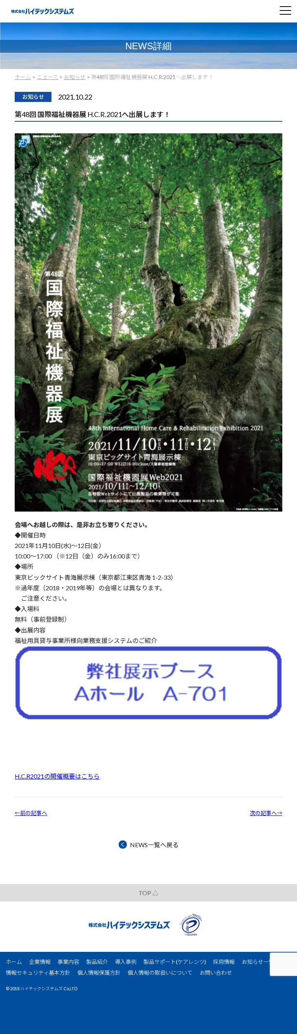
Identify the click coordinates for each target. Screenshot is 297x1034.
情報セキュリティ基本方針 (38, 972)
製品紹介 (97, 961)
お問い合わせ (216, 972)
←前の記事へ (31, 813)
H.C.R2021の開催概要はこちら (57, 776)
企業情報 (40, 961)
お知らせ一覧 (258, 961)
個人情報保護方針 (99, 972)
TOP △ (148, 892)
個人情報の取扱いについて (160, 972)
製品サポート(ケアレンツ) (174, 961)
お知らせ (33, 96)
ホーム (14, 961)
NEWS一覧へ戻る (154, 844)
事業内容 (68, 961)
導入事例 (126, 961)
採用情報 (224, 961)
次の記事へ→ (266, 813)
